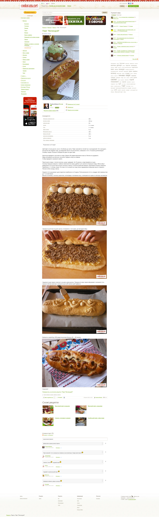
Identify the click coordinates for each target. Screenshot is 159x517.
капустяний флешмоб (126, 67)
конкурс (122, 69)
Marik (115, 34)
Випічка (25, 20)
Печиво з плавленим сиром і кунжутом (125, 46)
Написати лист (51, 105)
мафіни (135, 71)
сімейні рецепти (117, 86)
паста (112, 75)
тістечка (128, 86)
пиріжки (133, 75)
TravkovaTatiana (98, 397)
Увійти (122, 6)
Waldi (115, 21)
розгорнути (50, 435)
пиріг (128, 75)
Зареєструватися (133, 6)
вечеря (136, 63)
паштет (116, 75)
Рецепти (44, 6)
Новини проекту (25, 89)
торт (123, 86)
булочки (122, 63)
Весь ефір (135, 59)
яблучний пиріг (119, 92)
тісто (132, 86)
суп (119, 84)
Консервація (26, 64)
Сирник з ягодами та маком (62, 418)
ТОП (59, 505)
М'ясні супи (116, 18)
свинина (127, 79)
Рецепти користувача (50, 110)
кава (116, 67)
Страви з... (23, 76)
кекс (112, 69)
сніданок (113, 84)
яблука (112, 92)
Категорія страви (25, 17)
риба (131, 77)
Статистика (79, 505)
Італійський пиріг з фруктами (96, 418)
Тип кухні (23, 80)
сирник (124, 82)
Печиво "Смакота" (123, 26)
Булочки (26, 23)
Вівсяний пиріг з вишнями (95, 406)
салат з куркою (121, 79)
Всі (58, 498)
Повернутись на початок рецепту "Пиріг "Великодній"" (57, 392)
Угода (78, 503)
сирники (129, 82)
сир (120, 82)
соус (117, 84)
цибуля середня (47, 138)
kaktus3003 (116, 26)
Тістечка (26, 26)
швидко (128, 90)
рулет (135, 77)
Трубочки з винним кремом (123, 55)
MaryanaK (116, 17)
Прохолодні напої (123, 30)
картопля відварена (48, 136)
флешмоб (113, 88)
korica (46, 465)
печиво (122, 75)
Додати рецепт (30, 12)
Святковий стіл (25, 82)
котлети (121, 71)
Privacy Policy (80, 509)
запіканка (134, 65)
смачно (133, 81)
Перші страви (26, 59)
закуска (128, 65)
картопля (135, 67)
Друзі (78, 507)
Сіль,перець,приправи (48, 140)
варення (132, 63)
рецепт (128, 77)
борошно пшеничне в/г (48, 118)
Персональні (60, 503)
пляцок (113, 77)
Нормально (70, 107)
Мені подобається (49, 397)
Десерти (25, 55)
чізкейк (119, 90)
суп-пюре (124, 84)
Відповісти (58, 447)
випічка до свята (49, 394)
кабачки (112, 67)
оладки (127, 73)
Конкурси (23, 91)
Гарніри (24, 70)
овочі (123, 73)
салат (114, 79)
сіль (44, 127)
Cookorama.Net (131, 499)
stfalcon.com (136, 496)
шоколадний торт (133, 90)
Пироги (26, 39)
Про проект (79, 498)
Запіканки (26, 41)
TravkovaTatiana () (56, 104)
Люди (69, 6)
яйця (124, 92)
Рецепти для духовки (73, 110)
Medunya (47, 474)
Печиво (26, 28)
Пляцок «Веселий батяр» (122, 34)
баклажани (113, 63)
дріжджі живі (46, 123)
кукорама (126, 71)
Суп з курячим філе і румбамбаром (126, 17)
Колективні (60, 500)
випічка (113, 65)
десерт (119, 65)
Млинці (26, 32)
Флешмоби (23, 93)
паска (135, 73)
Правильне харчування (28, 68)
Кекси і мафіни (28, 35)
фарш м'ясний (46, 133)
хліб (115, 90)
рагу (125, 77)
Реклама (98, 498)
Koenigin (47, 484)
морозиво (119, 73)
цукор (44, 125)
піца (122, 77)
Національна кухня (26, 78)
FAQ (78, 500)
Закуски (25, 50)
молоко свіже (46, 121)
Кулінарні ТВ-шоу (25, 87)
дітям (124, 65)
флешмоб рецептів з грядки (123, 88)
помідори (118, 77)
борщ (118, 63)
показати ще (27, 47)
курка (130, 71)
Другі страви (26, 52)
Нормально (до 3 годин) (74, 104)
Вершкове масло (47, 131)
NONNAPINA (48, 455)
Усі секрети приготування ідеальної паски (126, 21)
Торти (25, 30)
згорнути (45, 435)
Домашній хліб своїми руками (31, 37)
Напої (24, 61)
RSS (137, 59)
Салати (24, 57)
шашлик (123, 90)
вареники (127, 63)
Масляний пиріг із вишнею (62, 406)
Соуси (24, 66)
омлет (131, 73)
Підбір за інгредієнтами (57, 6)
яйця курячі (46, 129)
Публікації (114, 14)
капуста (119, 67)
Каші (24, 73)
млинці (113, 73)
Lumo (115, 29)
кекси (116, 69)
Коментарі (119, 14)
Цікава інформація (25, 85)
